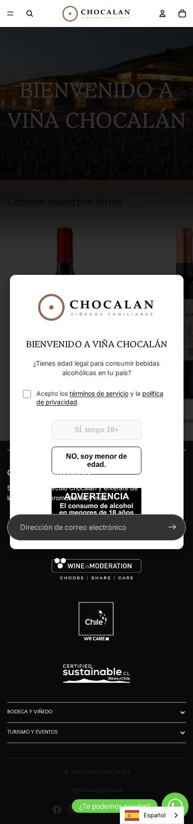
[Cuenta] (162, 13)
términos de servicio (99, 393)
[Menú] (10, 13)
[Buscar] (29, 13)
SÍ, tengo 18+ (96, 430)
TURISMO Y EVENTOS (32, 732)
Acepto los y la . (99, 398)
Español (155, 815)
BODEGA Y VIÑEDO (30, 712)
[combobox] (152, 815)
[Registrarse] (172, 527)
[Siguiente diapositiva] (176, 322)
